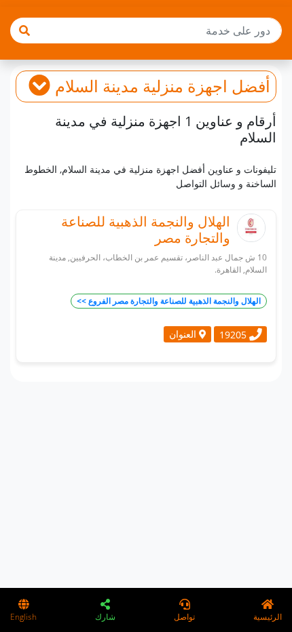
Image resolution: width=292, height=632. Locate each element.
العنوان (184, 334)
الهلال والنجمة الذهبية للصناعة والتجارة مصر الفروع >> (169, 301)
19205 (234, 334)
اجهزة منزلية (185, 86)
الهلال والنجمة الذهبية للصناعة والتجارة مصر (145, 229)
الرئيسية (267, 617)
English (23, 617)
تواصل (184, 617)
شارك (105, 617)
